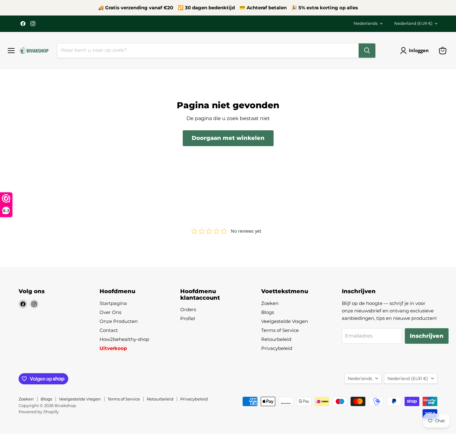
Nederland (413, 23)
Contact (109, 330)
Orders (188, 309)
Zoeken (270, 303)
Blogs (267, 312)
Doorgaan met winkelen (228, 138)
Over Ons (110, 312)
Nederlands (366, 23)
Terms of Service (280, 330)
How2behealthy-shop (124, 339)
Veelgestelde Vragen (284, 321)
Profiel (187, 318)
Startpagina (113, 303)
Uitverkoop (113, 348)
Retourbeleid (276, 339)
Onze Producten (119, 321)
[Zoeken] (367, 50)
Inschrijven (427, 336)
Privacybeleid (276, 348)
